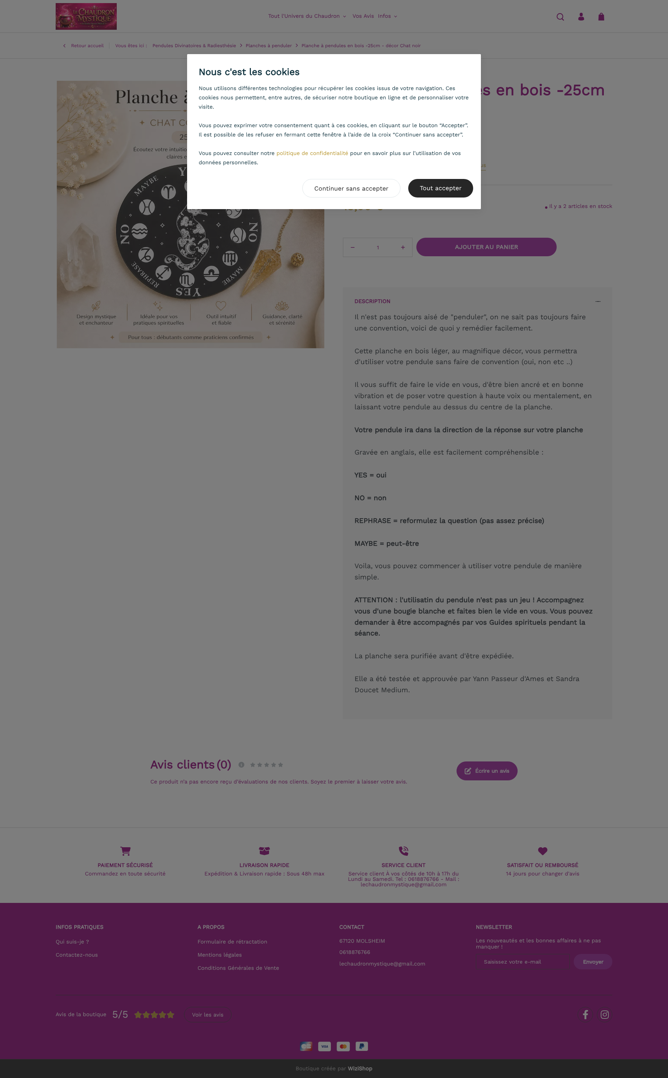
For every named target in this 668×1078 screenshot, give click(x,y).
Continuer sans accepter (351, 188)
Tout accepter (441, 188)
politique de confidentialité (312, 153)
